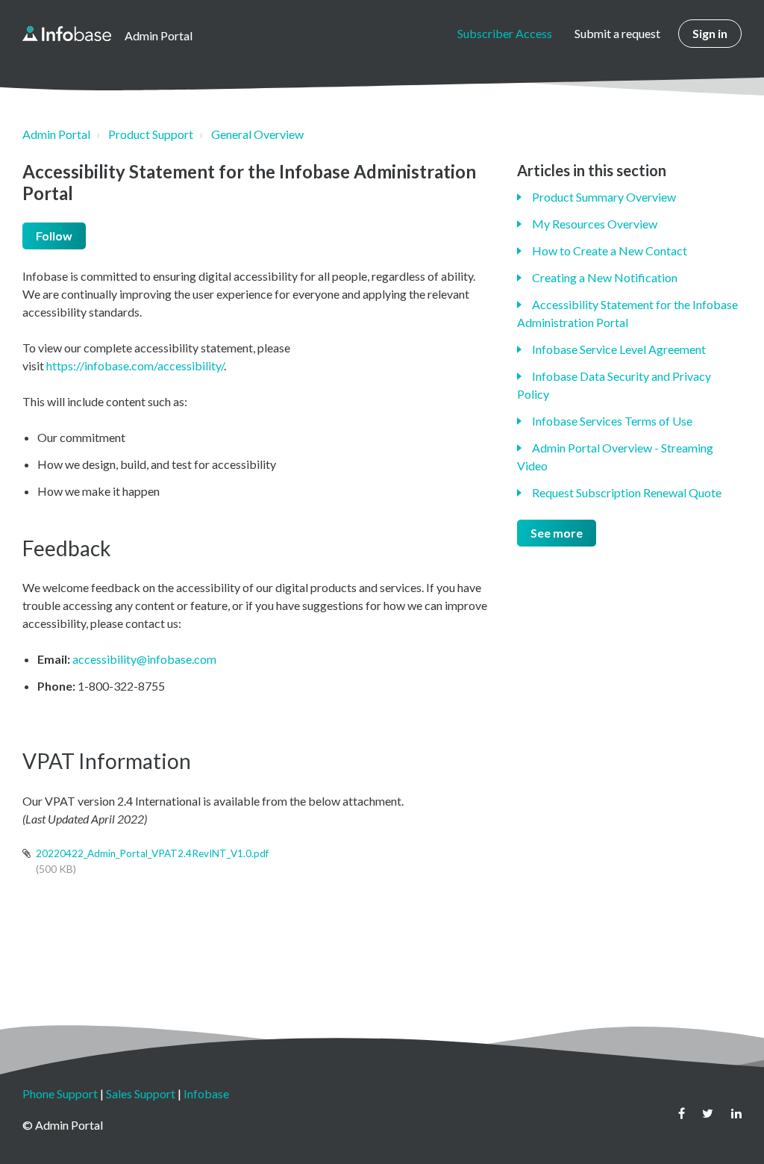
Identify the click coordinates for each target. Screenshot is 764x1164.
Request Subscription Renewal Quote (626, 492)
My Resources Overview (594, 224)
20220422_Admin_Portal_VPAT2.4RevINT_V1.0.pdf (152, 853)
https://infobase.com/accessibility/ (135, 365)
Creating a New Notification (604, 277)
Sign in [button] (709, 33)
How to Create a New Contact (609, 250)
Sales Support (140, 1093)
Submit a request (617, 33)
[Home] (66, 33)
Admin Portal (56, 134)
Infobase (206, 1093)
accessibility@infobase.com (144, 659)
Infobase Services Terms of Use (612, 421)
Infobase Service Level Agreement (619, 349)
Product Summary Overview (604, 197)
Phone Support (60, 1093)
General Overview (257, 134)
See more (556, 533)
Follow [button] (54, 235)
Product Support (150, 134)
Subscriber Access (504, 33)
